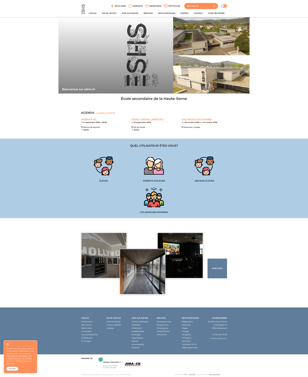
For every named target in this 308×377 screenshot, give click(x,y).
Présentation (87, 321)
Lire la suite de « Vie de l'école (180, 255)
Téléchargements (190, 347)
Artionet (192, 375)
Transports (186, 338)
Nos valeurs (86, 325)
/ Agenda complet (105, 113)
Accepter (12, 369)
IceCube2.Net (214, 375)
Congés (185, 331)
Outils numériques (140, 321)
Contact (198, 13)
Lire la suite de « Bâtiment (142, 271)
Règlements (187, 321)
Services (148, 13)
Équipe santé (163, 325)
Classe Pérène (163, 331)
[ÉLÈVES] (103, 169)
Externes (135, 347)
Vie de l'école (109, 13)
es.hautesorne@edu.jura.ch (218, 338)
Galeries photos (113, 321)
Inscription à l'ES (189, 344)
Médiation (136, 325)
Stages (185, 328)
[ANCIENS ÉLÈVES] (204, 169)
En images (86, 341)
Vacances (186, 341)
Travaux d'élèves (113, 325)
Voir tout (217, 268)
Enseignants (86, 338)
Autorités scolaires (89, 334)
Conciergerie (162, 328)
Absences (186, 325)
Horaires (110, 328)
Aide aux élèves (130, 13)
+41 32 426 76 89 (219, 334)
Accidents (186, 334)
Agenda (184, 13)
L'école (92, 13)
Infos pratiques (166, 13)
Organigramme (164, 321)
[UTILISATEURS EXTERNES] (154, 200)
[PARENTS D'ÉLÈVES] (154, 169)
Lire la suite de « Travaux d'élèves (103, 255)
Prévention (162, 334)
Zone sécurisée (216, 13)
